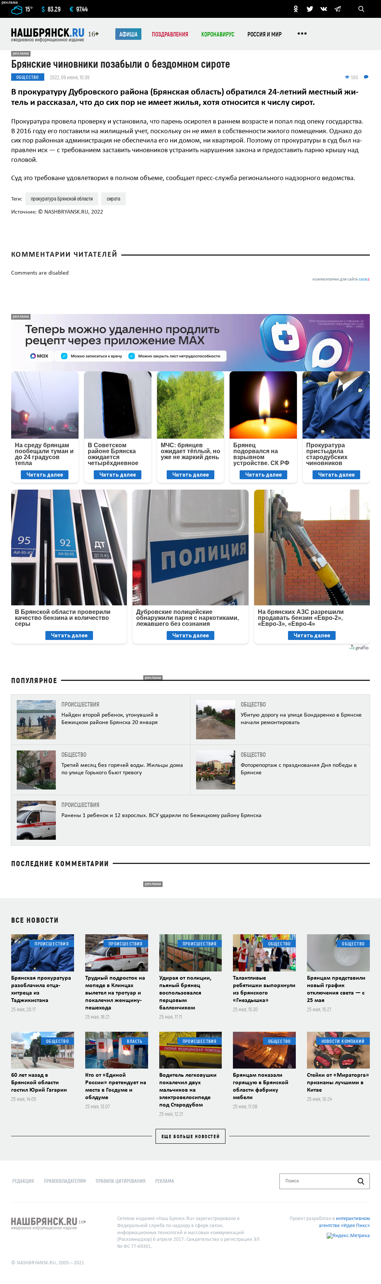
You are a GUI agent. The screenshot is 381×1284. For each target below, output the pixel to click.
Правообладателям (65, 1181)
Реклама (164, 1181)
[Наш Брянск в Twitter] (310, 9)
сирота (113, 198)
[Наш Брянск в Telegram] (337, 9)
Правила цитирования (120, 1181)
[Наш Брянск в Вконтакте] (323, 9)
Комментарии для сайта (341, 280)
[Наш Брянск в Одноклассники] (295, 9)
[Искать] (361, 1181)
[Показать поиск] (361, 9)
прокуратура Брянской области (62, 198)
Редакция (23, 1181)
